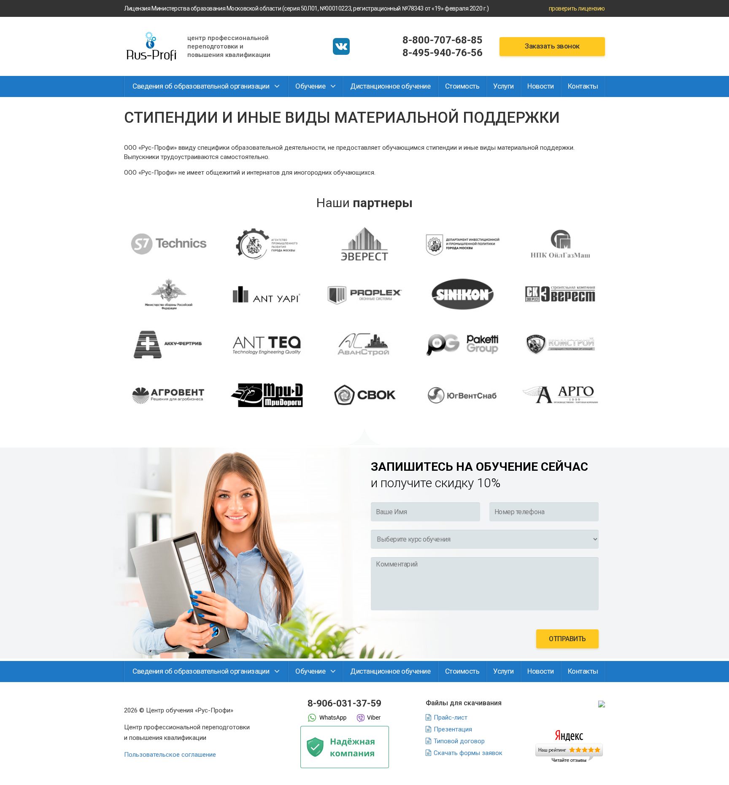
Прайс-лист (450, 717)
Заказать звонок (552, 46)
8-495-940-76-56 (442, 53)
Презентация (453, 729)
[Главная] (151, 46)
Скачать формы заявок (468, 753)
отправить (567, 639)
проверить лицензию (577, 8)
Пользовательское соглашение (170, 754)
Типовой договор (459, 741)
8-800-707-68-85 (442, 40)
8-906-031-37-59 (344, 703)
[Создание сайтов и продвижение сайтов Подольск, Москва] (601, 703)
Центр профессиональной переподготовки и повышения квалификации (228, 46)
